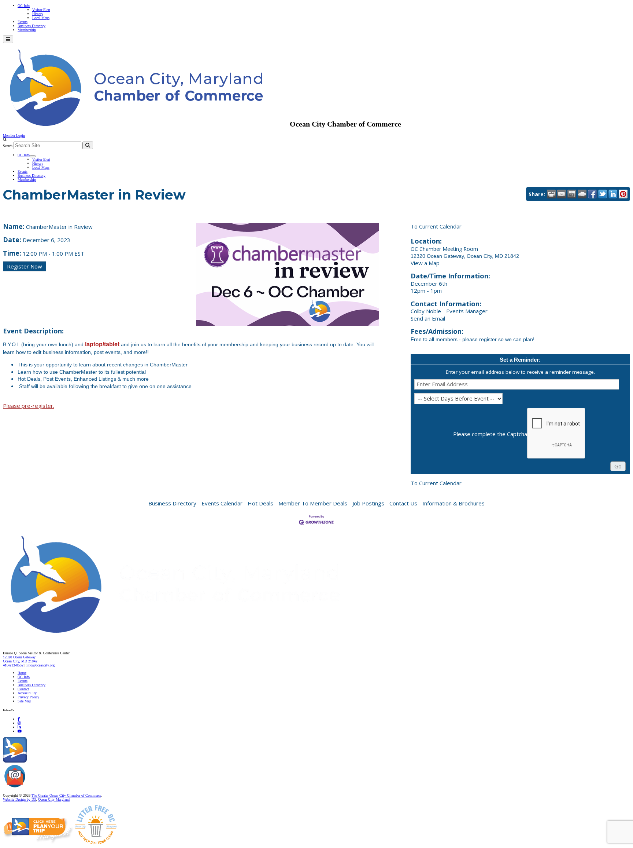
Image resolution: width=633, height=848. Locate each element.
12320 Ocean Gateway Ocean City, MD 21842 (20, 659)
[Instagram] (19, 723)
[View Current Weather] (582, 194)
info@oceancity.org (40, 665)
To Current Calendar (436, 226)
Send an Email (428, 318)
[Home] (190, 638)
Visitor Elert (41, 10)
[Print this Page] (551, 194)
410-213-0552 (13, 665)
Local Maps (40, 18)
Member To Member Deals (312, 503)
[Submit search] (87, 145)
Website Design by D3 (19, 799)
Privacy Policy (28, 697)
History (37, 14)
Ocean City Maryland (54, 799)
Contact (23, 689)
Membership (27, 30)
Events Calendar (222, 503)
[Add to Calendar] (571, 194)
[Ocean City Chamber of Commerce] (146, 124)
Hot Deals (260, 503)
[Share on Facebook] (592, 194)
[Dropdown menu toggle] (33, 156)
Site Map (24, 701)
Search (7, 146)
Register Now (24, 266)
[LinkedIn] (19, 727)
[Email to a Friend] (561, 194)
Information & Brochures (453, 503)
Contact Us (403, 503)
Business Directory (31, 26)
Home (22, 673)
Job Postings (368, 503)
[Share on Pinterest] (623, 194)
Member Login (14, 136)
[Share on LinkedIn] (612, 194)
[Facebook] (19, 719)
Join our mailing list (42, 788)
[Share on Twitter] (602, 194)
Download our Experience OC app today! (57, 761)
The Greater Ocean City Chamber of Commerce (66, 795)
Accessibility (27, 693)
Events (22, 22)
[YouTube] (20, 731)
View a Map (425, 263)
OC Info (24, 6)
